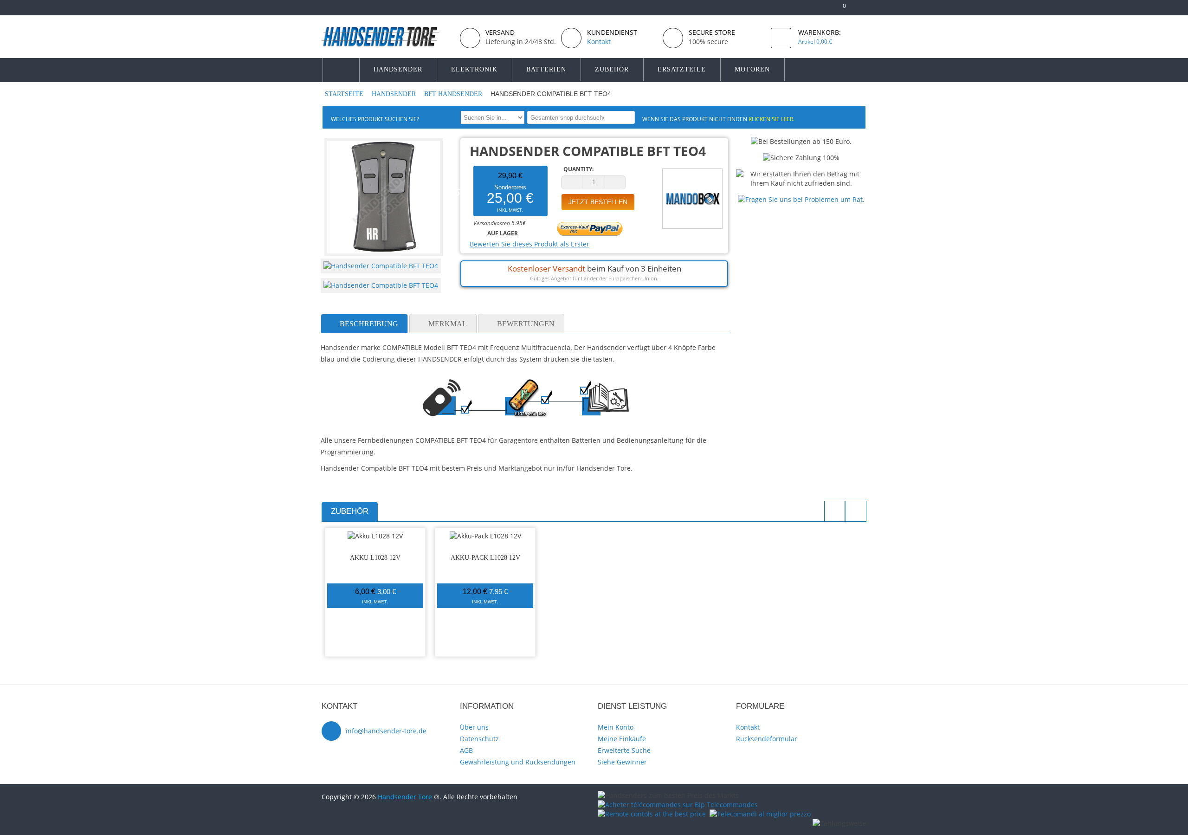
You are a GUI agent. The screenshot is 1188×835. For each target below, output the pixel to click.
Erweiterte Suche (624, 750)
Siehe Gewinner (622, 761)
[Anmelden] (862, 9)
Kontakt (748, 727)
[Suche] (626, 117)
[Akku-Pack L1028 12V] (485, 536)
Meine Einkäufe (622, 738)
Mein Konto (615, 727)
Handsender (395, 94)
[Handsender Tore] (387, 36)
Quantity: (578, 169)
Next (856, 511)
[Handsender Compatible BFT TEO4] (381, 266)
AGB (466, 750)
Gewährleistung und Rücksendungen (517, 761)
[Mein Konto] (810, 9)
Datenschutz (479, 738)
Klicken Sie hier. (771, 119)
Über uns (474, 727)
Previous (834, 511)
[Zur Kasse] (824, 9)
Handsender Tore (405, 796)
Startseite (345, 94)
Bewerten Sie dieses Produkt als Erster (529, 243)
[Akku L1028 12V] (375, 536)
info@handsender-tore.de (386, 730)
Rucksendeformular (766, 738)
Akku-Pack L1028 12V (485, 557)
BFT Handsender (454, 94)
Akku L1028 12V (375, 557)
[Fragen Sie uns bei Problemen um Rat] (801, 199)
